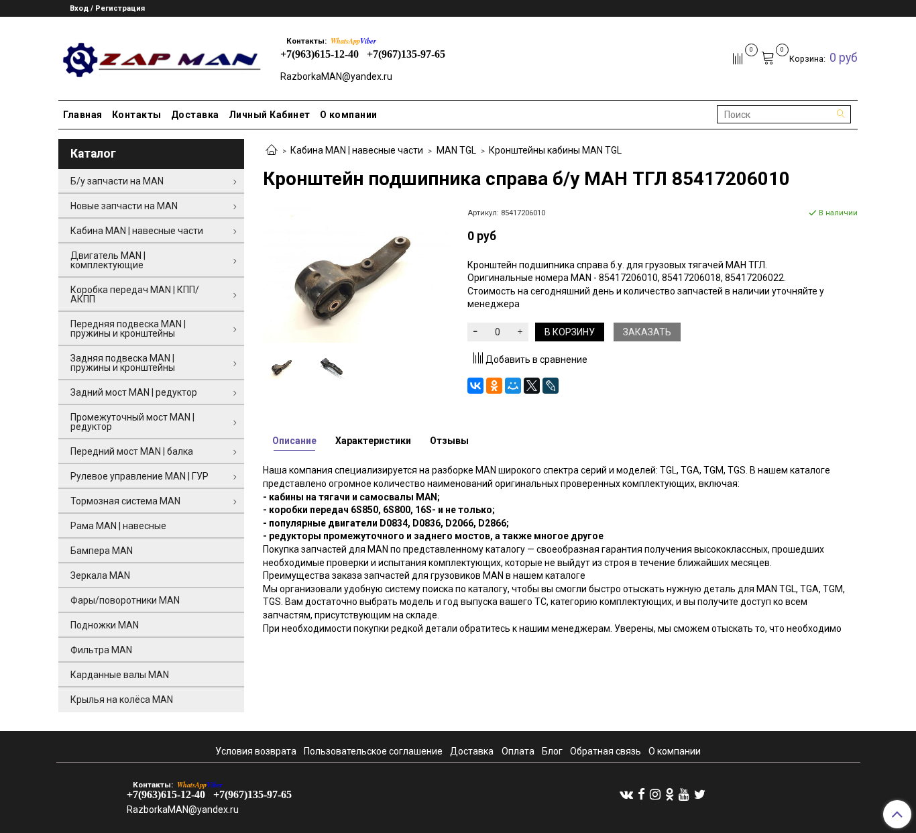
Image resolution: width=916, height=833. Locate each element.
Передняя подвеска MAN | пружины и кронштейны (128, 329)
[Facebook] (641, 794)
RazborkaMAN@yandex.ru (336, 76)
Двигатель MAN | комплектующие (108, 260)
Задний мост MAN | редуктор (133, 392)
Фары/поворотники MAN (125, 600)
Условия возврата (255, 751)
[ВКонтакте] (475, 386)
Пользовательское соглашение (373, 751)
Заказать (647, 332)
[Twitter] (699, 794)
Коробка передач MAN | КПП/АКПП (134, 294)
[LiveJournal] (550, 386)
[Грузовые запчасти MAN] (160, 56)
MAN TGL (456, 150)
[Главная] (272, 151)
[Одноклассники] (494, 386)
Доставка (195, 114)
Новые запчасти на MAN (124, 206)
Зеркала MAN (100, 575)
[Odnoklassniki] (669, 794)
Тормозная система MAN (125, 501)
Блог (552, 751)
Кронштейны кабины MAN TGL (555, 150)
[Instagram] (655, 794)
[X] (532, 386)
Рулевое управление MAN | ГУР (139, 476)
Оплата (518, 751)
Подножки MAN (104, 625)
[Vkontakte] (626, 794)
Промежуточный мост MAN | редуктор (132, 422)
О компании (349, 114)
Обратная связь (605, 751)
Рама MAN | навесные (118, 525)
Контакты (137, 114)
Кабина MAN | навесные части (356, 150)
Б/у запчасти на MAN (117, 181)
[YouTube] (684, 794)
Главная (83, 114)
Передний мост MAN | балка (131, 451)
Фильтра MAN (101, 650)
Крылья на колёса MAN (121, 699)
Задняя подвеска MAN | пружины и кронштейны (122, 363)
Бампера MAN (101, 550)
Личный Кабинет (269, 114)
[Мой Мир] (513, 386)
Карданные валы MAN (119, 674)
